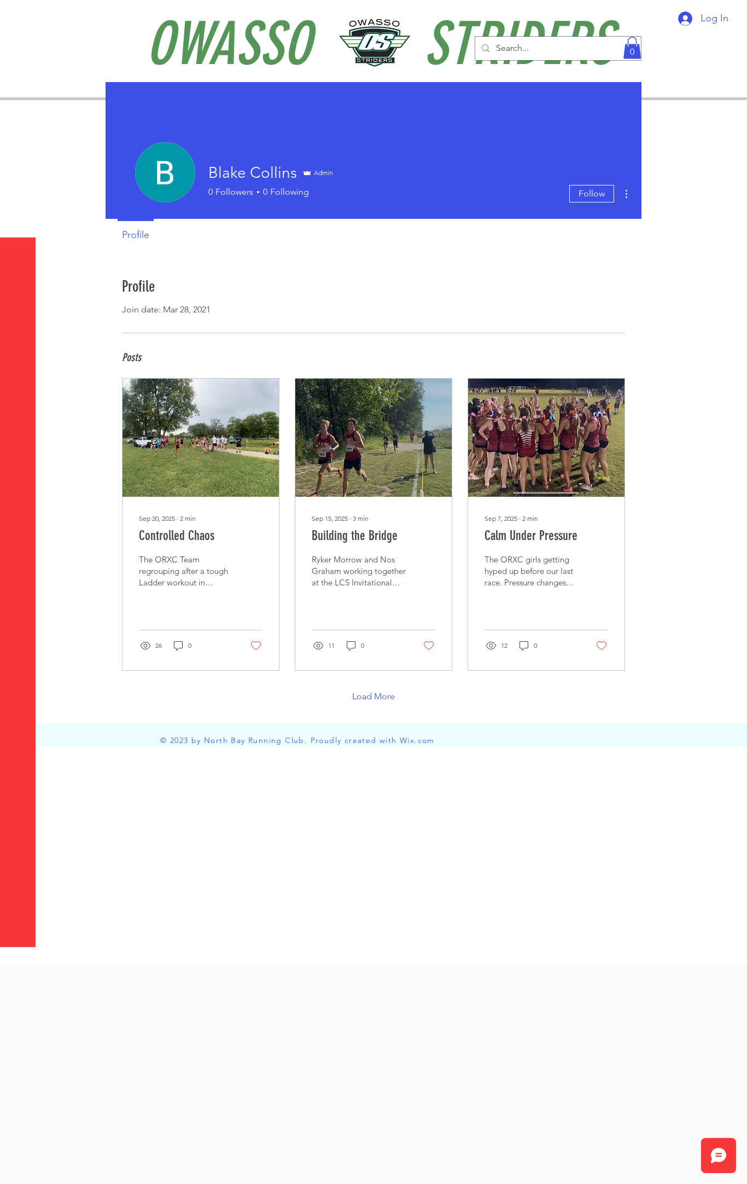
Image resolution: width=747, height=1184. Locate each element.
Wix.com (417, 740)
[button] (19, 16)
